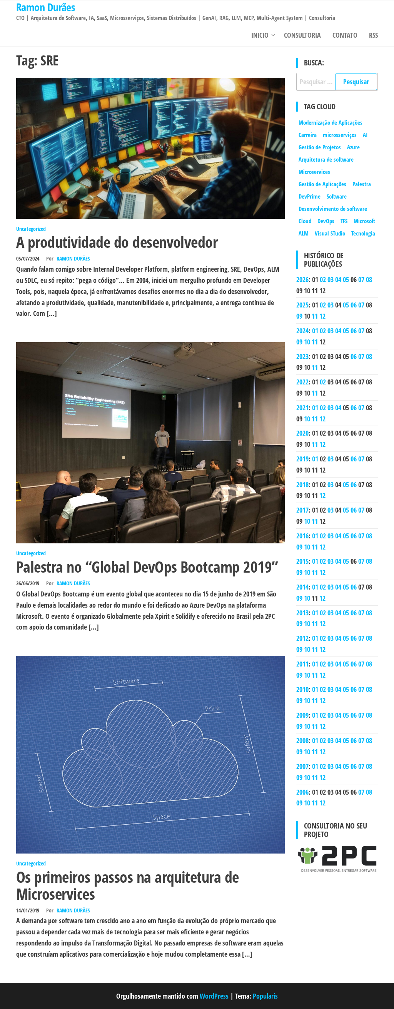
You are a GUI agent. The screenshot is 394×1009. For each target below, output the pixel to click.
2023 (302, 356)
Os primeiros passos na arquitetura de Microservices (127, 885)
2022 (302, 381)
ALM (304, 233)
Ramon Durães (73, 258)
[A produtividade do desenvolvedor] (150, 147)
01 (315, 330)
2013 (302, 612)
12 (322, 316)
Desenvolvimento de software (333, 208)
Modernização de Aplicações (330, 122)
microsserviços (340, 135)
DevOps (325, 221)
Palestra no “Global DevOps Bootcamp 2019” (147, 566)
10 (307, 341)
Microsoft (364, 221)
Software (337, 196)
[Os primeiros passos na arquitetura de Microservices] (150, 753)
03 (330, 279)
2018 (302, 484)
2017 (302, 510)
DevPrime (310, 196)
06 (354, 304)
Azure (353, 147)
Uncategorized (31, 228)
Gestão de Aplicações (322, 184)
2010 (302, 689)
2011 (302, 663)
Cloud (305, 221)
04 (338, 279)
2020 (302, 433)
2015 (302, 561)
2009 (302, 715)
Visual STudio (330, 233)
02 (323, 279)
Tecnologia (363, 233)
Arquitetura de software (326, 159)
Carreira (308, 135)
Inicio (260, 35)
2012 (302, 638)
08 (369, 279)
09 (299, 316)
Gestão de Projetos (320, 147)
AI (365, 135)
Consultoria (302, 35)
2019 (302, 458)
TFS (344, 221)
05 (346, 279)
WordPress (214, 996)
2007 (302, 766)
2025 (302, 304)
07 (361, 279)
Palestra (361, 184)
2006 (302, 792)
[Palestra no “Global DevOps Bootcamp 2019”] (150, 442)
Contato (344, 35)
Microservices (314, 171)
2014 (302, 586)
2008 (302, 740)
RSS (373, 35)
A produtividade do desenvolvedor (116, 241)
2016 (302, 535)
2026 (302, 279)
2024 (302, 330)
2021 (302, 407)
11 (315, 316)
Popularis (265, 996)
